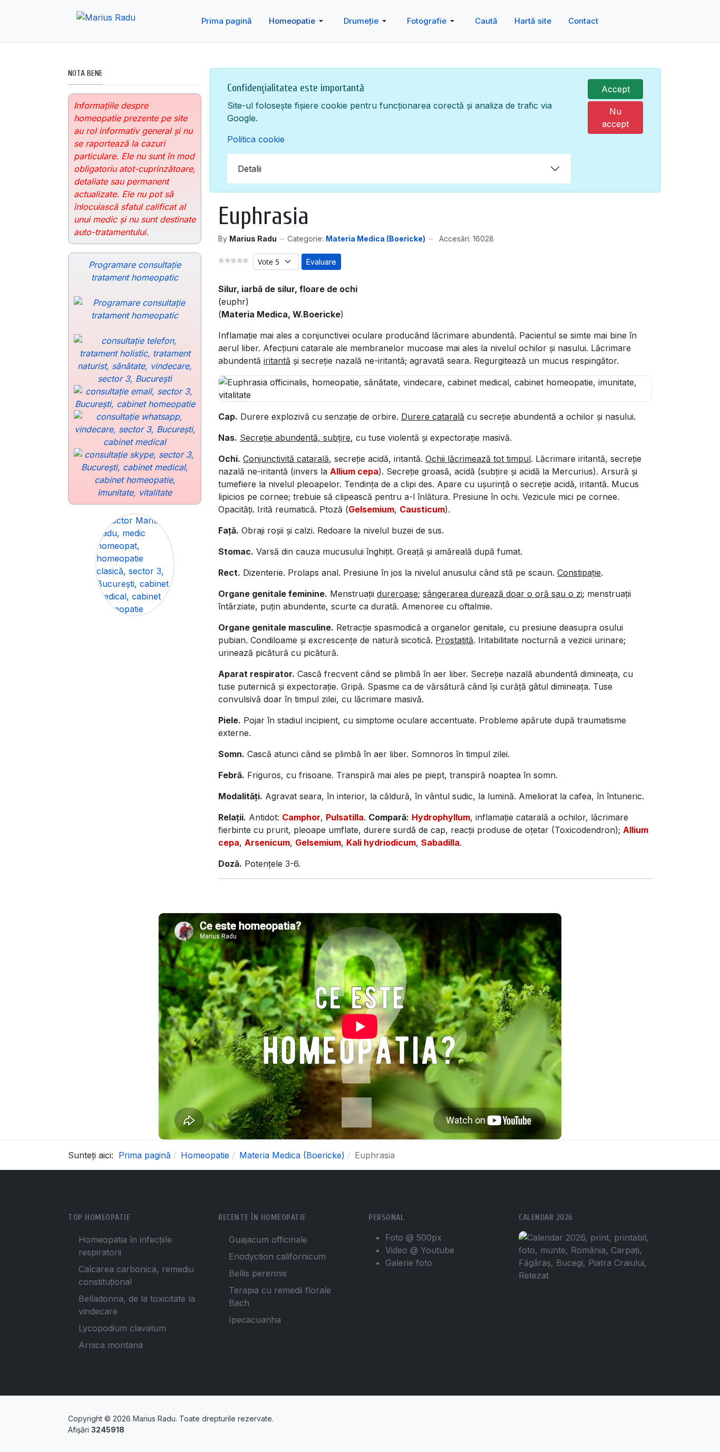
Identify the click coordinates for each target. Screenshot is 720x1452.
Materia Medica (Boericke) (375, 238)
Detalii (249, 168)
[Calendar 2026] (585, 1256)
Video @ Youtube (419, 1250)
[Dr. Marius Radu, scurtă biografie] (134, 564)
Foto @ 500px (413, 1237)
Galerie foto (408, 1262)
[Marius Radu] (115, 21)
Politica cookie (256, 139)
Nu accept (615, 117)
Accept (615, 89)
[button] (297, 21)
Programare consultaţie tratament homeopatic (135, 271)
